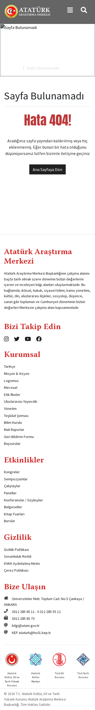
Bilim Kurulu (13, 422)
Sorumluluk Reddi (17, 556)
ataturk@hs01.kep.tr (35, 632)
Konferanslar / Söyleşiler (23, 500)
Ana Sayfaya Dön (47, 169)
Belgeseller (13, 507)
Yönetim (10, 408)
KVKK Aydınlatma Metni (22, 563)
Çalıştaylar (12, 486)
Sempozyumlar (16, 479)
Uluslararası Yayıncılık (20, 401)
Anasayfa (12, 68)
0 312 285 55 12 (49, 611)
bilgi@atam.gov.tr (26, 625)
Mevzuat (10, 387)
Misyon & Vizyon (16, 373)
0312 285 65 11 (23, 611)
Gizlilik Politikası (16, 549)
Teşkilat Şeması (16, 415)
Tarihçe (9, 366)
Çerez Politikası (16, 570)
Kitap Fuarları (14, 514)
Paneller (10, 493)
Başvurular (12, 443)
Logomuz (11, 380)
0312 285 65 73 (23, 618)
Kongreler (12, 472)
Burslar (9, 520)
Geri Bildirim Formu (19, 436)
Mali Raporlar (14, 429)
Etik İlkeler (12, 394)
